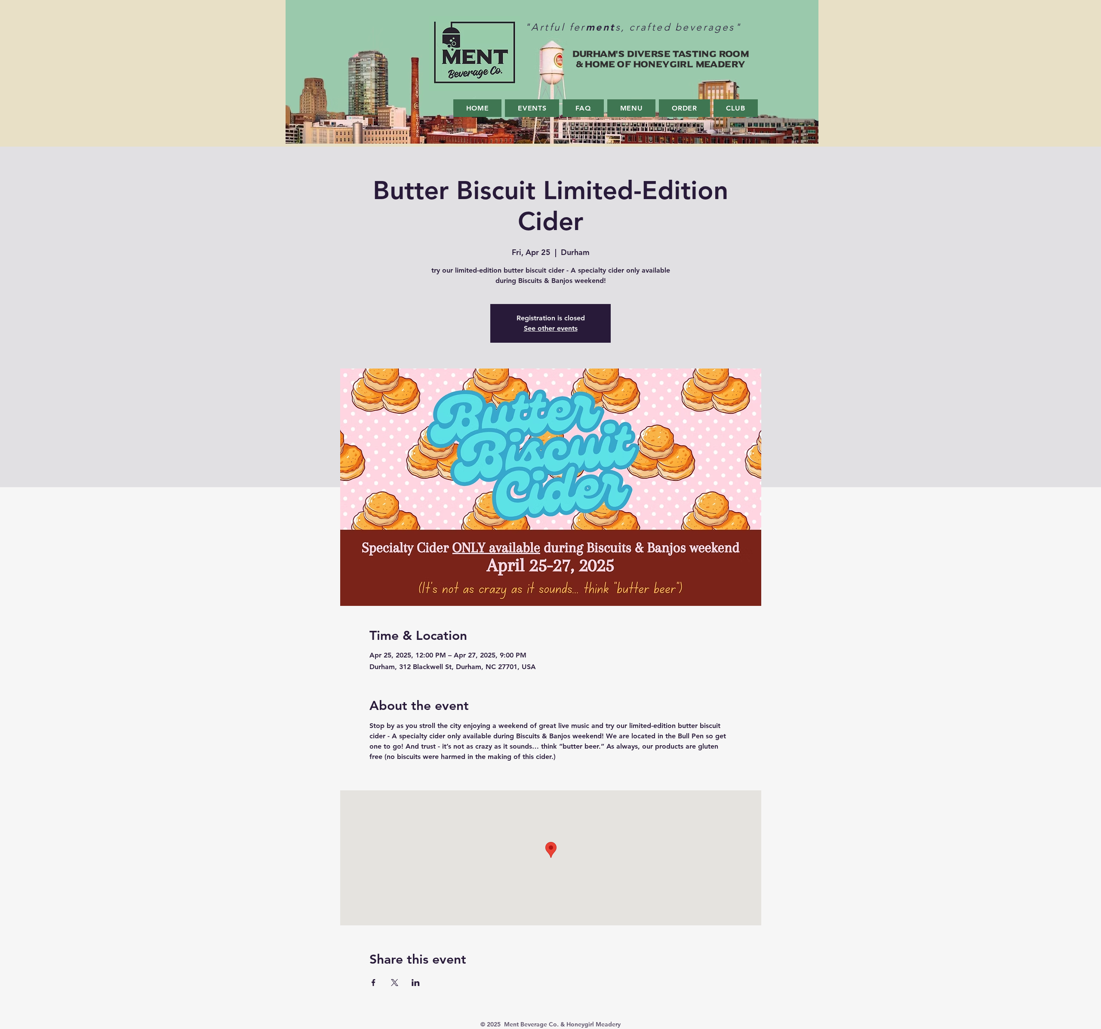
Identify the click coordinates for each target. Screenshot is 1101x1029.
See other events (551, 328)
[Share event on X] (395, 982)
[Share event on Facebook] (373, 982)
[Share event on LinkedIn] (416, 982)
